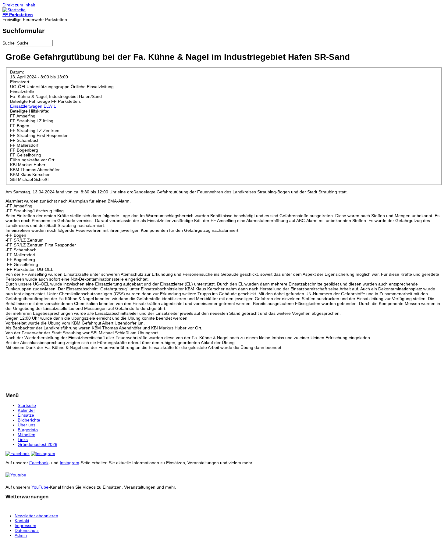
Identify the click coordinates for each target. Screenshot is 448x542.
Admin (21, 535)
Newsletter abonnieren (36, 515)
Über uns (26, 424)
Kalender (26, 410)
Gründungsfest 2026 (37, 444)
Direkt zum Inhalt (18, 4)
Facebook (38, 462)
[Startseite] (14, 9)
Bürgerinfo (28, 429)
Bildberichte (29, 420)
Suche (9, 43)
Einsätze (26, 415)
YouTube (39, 487)
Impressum (25, 525)
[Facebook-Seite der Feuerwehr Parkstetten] (17, 453)
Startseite (27, 405)
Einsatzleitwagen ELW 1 (33, 106)
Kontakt (22, 520)
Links (23, 439)
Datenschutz (27, 530)
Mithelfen (26, 434)
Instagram (69, 462)
